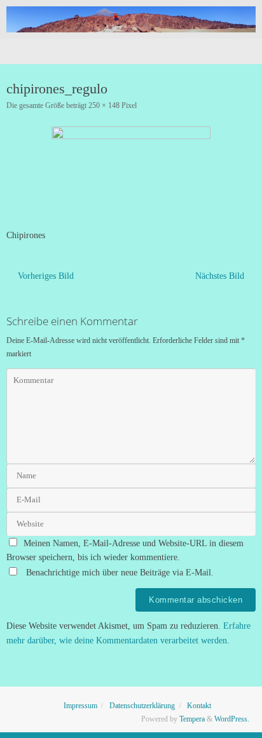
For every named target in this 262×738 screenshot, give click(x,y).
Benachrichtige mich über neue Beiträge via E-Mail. (120, 572)
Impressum (80, 705)
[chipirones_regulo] (131, 173)
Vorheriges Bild (46, 276)
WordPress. (231, 719)
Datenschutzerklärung (142, 705)
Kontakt (199, 705)
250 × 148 (104, 105)
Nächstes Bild (219, 276)
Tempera (192, 719)
